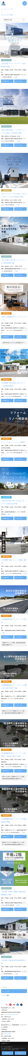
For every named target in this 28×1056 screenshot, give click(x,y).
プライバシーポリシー (15, 1048)
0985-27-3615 (15, 1014)
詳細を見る (6, 81)
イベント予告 (5, 991)
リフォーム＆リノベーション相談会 (13, 442)
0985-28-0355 (7, 1034)
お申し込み (19, 81)
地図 (16, 77)
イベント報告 (5, 995)
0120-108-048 (7, 1014)
